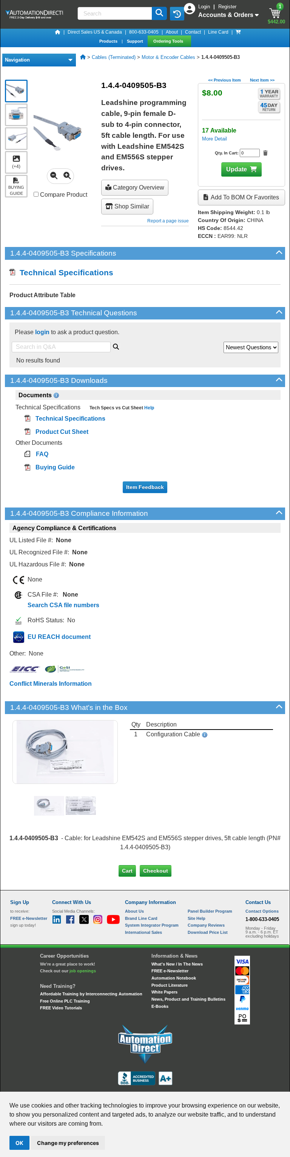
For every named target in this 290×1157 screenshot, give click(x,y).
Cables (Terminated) (114, 57)
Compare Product (63, 194)
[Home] (57, 32)
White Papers (164, 992)
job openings (82, 971)
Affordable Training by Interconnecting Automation (91, 994)
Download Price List (208, 932)
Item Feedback (145, 487)
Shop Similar (131, 206)
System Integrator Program (152, 925)
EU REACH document (59, 637)
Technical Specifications (64, 272)
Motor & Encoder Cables (168, 57)
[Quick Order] (238, 32)
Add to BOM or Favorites (244, 197)
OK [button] (19, 1143)
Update (236, 169)
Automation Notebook (173, 978)
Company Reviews (206, 925)
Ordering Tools (168, 41)
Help (148, 407)
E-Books (159, 1006)
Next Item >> (262, 80)
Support (135, 41)
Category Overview (137, 187)
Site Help (196, 918)
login (42, 332)
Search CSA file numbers (63, 605)
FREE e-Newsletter (169, 971)
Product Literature (169, 985)
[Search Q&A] (116, 345)
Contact (193, 32)
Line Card (218, 32)
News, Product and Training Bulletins (188, 999)
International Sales (143, 932)
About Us (134, 911)
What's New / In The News (177, 964)
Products (109, 41)
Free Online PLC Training (65, 1001)
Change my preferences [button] (68, 1143)
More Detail (214, 139)
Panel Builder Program (210, 911)
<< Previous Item (224, 80)
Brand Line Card (141, 918)
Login (204, 6)
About (172, 32)
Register (227, 6)
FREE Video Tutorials (61, 1008)
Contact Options (262, 911)
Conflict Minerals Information (50, 683)
